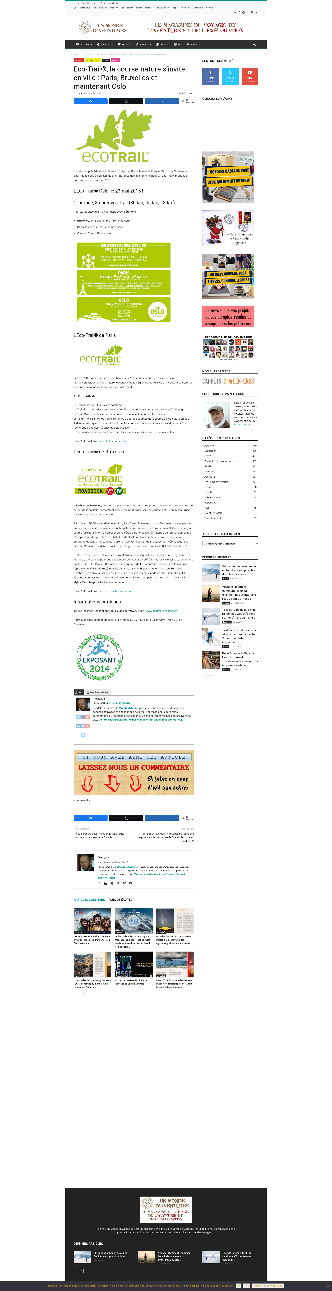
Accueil (77, 54)
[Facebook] (239, 12)
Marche (115, 60)
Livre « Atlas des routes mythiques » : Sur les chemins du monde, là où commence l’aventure (92, 983)
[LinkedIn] (78, 728)
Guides (226, 603)
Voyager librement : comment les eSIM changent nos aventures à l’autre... (175, 1256)
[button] (254, 44)
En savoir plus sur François (166, 719)
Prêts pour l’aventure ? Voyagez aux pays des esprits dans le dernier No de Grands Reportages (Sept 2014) (166, 837)
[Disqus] (134, 1048)
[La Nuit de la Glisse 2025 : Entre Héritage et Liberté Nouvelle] (134, 964)
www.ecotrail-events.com (161, 610)
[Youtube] (132, 883)
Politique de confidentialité (267, 1285)
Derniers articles (99, 692)
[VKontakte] (256, 12)
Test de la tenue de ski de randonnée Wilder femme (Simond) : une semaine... (239, 613)
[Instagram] (243, 12)
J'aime (211, 69)
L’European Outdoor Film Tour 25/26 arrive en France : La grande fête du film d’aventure (92, 940)
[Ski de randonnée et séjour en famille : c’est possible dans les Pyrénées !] (211, 573)
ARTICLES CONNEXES (89, 899)
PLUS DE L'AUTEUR (121, 899)
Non (247, 1285)
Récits (125, 44)
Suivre (230, 69)
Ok (238, 1285)
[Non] (327, 1286)
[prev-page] (76, 994)
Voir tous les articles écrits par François (123, 719)
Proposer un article (180, 7)
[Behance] (235, 12)
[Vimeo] (252, 12)
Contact (209, 7)
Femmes (226, 622)
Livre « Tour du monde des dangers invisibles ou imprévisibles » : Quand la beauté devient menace (174, 983)
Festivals (144, 44)
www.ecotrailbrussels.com (115, 591)
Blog (180, 44)
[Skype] (113, 883)
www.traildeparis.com (112, 441)
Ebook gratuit (127, 7)
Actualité (84, 44)
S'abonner (250, 69)
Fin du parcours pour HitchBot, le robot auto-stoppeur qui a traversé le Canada (99, 835)
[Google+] (87, 719)
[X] (248, 12)
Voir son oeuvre (243, 424)
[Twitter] (78, 719)
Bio (80, 692)
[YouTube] (87, 728)
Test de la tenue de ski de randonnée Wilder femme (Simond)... (236, 1256)
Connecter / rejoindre (110, 3)
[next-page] (81, 994)
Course (106, 60)
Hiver (225, 578)
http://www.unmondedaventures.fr (113, 862)
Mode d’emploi (100, 7)
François (81, 93)
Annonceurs (197, 7)
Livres (163, 44)
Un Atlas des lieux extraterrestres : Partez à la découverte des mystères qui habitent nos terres (174, 940)
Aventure (105, 44)
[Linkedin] (107, 883)
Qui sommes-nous (82, 7)
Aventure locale (93, 60)
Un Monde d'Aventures (129, 708)
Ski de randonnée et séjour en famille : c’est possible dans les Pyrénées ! (239, 570)
